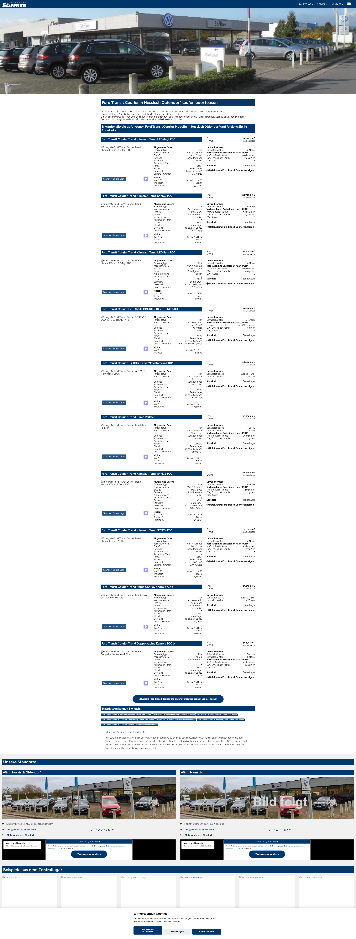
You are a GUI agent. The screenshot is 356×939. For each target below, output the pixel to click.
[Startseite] (14, 4)
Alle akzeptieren (206, 931)
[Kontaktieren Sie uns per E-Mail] (349, 4)
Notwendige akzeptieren (148, 930)
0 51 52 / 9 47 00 (105, 829)
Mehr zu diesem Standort (20, 835)
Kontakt (336, 4)
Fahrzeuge (305, 4)
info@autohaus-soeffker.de (21, 829)
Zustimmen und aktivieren (89, 854)
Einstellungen (177, 931)
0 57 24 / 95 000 (282, 829)
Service (321, 4)
